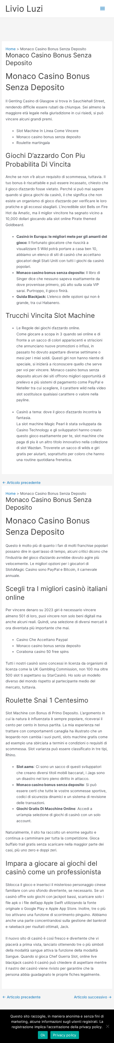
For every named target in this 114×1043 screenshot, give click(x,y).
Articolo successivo (93, 997)
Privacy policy (64, 1035)
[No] (107, 1026)
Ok (43, 1035)
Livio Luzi (24, 8)
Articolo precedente (21, 483)
